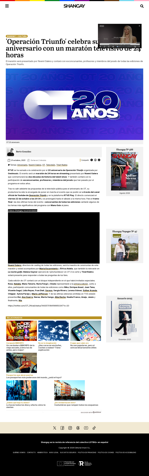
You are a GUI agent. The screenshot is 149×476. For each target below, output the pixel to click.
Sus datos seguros (68, 452)
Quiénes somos (19, 452)
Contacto (31, 452)
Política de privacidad (87, 452)
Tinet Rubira (61, 165)
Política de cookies (106, 452)
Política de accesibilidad (126, 452)
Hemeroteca (42, 452)
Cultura (22, 36)
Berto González (23, 152)
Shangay (11, 36)
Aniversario (22, 165)
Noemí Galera (35, 165)
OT (43, 165)
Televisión (50, 165)
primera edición (81, 284)
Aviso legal (53, 452)
